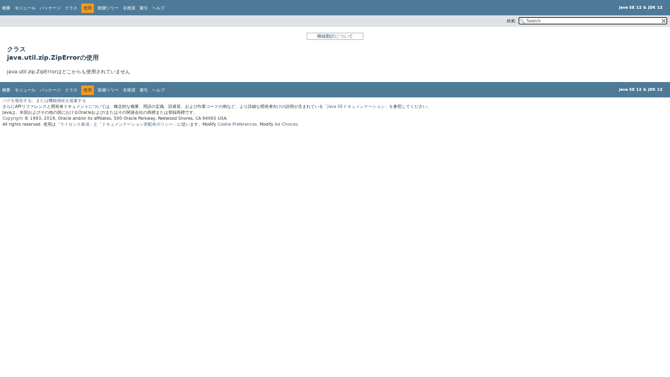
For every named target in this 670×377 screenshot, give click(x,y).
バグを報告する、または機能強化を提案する (44, 100)
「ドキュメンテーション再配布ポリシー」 (137, 124)
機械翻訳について (335, 36)
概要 (6, 8)
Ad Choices (286, 124)
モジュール (25, 8)
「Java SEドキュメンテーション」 (356, 106)
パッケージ (50, 8)
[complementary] (237, 124)
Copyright (12, 118)
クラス (71, 8)
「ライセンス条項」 (75, 124)
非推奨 (129, 8)
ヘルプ (158, 8)
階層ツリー (108, 8)
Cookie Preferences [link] (237, 124)
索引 (144, 8)
